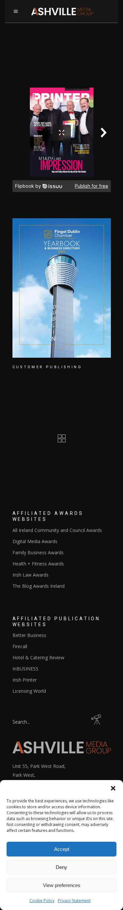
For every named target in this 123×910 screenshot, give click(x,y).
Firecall (19, 646)
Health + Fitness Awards (38, 564)
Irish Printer (24, 680)
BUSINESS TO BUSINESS (48, 387)
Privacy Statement (74, 900)
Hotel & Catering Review (38, 657)
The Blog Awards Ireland (38, 586)
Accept (61, 849)
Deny (61, 867)
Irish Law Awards (30, 575)
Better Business (29, 635)
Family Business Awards (38, 552)
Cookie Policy (42, 900)
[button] (113, 788)
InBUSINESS (25, 669)
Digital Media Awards (34, 541)
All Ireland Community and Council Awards (57, 530)
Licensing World (29, 691)
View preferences (61, 885)
